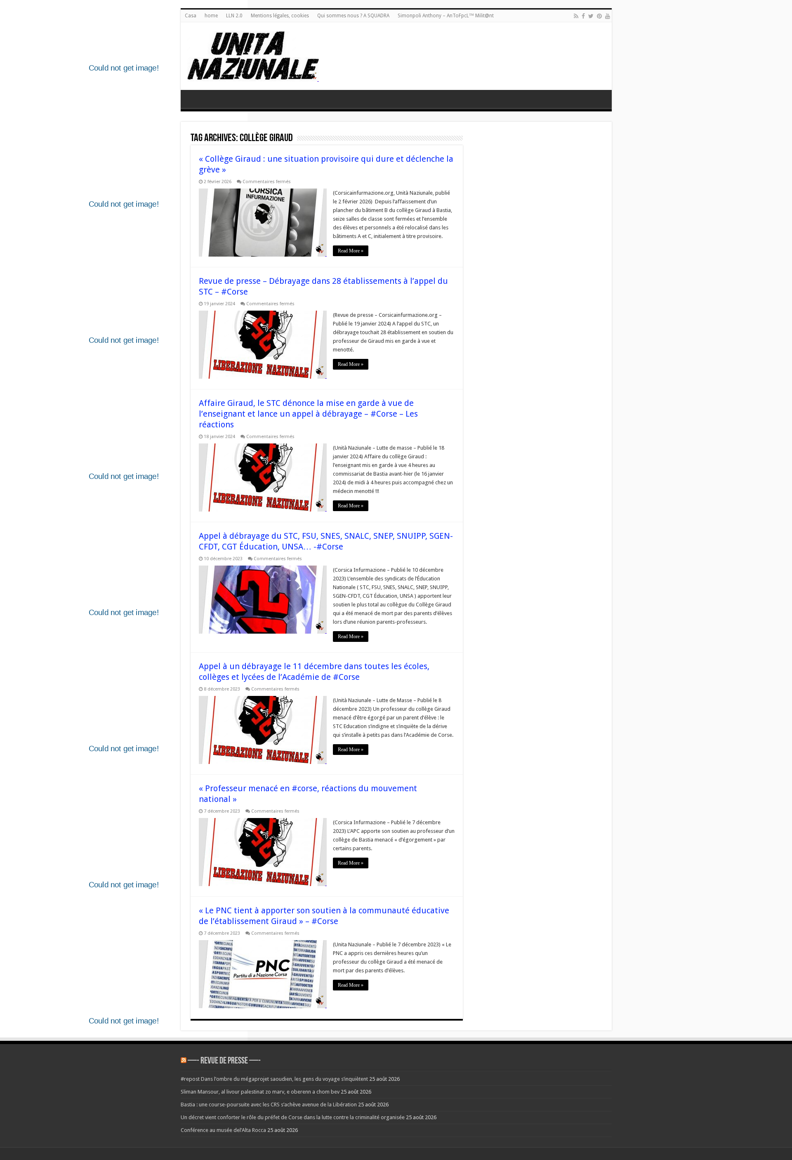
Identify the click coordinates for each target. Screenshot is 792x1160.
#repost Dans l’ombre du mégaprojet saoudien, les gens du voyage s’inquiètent (274, 1079)
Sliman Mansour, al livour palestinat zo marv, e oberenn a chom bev (260, 1092)
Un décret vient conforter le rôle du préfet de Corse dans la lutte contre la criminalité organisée (293, 1117)
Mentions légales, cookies (280, 16)
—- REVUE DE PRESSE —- (224, 1061)
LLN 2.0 (234, 16)
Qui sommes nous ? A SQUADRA (353, 16)
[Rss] (576, 16)
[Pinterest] (599, 16)
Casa (190, 16)
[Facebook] (583, 16)
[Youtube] (607, 16)
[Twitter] (590, 16)
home (211, 16)
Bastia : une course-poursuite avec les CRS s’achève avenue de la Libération (269, 1104)
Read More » (350, 251)
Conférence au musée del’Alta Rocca (223, 1130)
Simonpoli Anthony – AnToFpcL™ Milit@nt (446, 16)
